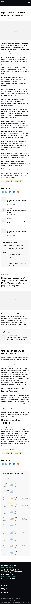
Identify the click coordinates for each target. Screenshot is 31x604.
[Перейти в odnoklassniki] (18, 192)
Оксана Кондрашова (9, 449)
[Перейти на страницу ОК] (8, 570)
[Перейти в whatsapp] (6, 192)
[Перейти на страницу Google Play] (5, 579)
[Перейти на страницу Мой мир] (11, 571)
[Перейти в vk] (14, 192)
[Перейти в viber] (10, 192)
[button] (2, 192)
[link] (9, 198)
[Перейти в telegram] (2, 192)
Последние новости (10, 242)
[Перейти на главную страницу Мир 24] (3, 2)
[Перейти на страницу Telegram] (20, 570)
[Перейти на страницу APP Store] (13, 579)
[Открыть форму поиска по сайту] (24, 2)
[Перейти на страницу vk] (2, 571)
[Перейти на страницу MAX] (5, 570)
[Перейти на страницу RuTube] (17, 570)
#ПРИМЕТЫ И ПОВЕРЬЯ (5, 274)
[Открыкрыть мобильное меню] (29, 2)
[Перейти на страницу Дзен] (14, 570)
